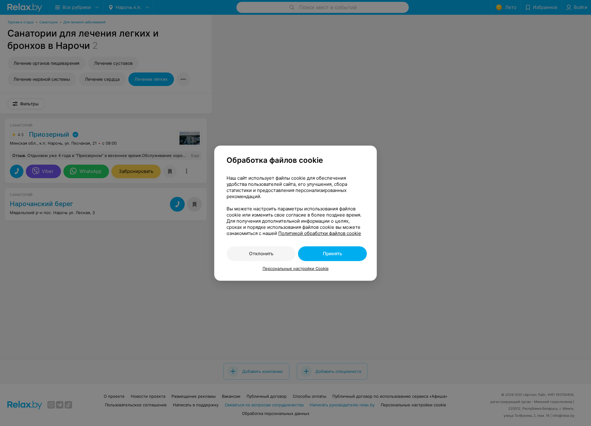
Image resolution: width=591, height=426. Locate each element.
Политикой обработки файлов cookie (319, 233)
